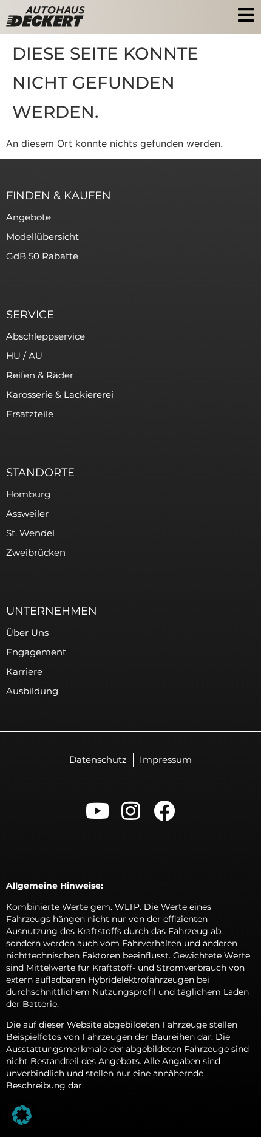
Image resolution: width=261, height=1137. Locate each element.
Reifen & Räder (39, 375)
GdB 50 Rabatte (42, 256)
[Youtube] (97, 810)
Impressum (166, 759)
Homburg (28, 494)
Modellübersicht (42, 236)
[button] (22, 1115)
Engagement (36, 652)
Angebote (28, 217)
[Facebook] (164, 810)
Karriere (24, 671)
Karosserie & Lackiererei (60, 394)
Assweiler (27, 513)
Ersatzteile (29, 414)
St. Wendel (30, 533)
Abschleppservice (45, 336)
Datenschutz (98, 759)
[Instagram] (130, 810)
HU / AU (24, 355)
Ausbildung (32, 691)
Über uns (27, 632)
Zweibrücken (36, 552)
